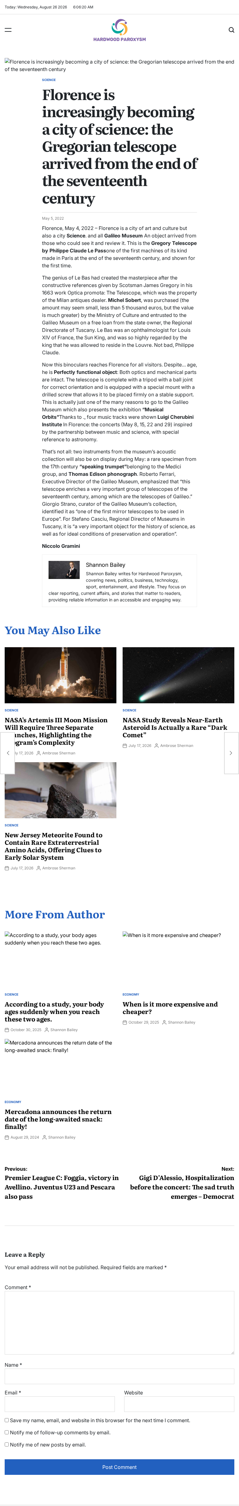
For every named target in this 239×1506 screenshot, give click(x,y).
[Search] (231, 30)
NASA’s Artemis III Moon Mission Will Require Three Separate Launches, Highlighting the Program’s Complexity (56, 731)
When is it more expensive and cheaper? (170, 1007)
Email (13, 1392)
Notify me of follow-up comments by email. (60, 1432)
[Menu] (8, 30)
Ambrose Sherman (58, 753)
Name (13, 1365)
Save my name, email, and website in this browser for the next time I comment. (100, 1420)
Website (133, 1392)
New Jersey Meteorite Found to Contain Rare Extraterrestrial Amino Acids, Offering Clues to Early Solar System (53, 846)
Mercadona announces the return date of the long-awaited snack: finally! (58, 1119)
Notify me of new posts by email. (48, 1444)
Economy (131, 994)
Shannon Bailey (64, 1029)
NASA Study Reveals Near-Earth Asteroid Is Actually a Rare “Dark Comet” (175, 727)
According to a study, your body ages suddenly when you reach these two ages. (54, 1011)
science (49, 80)
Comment (18, 1287)
